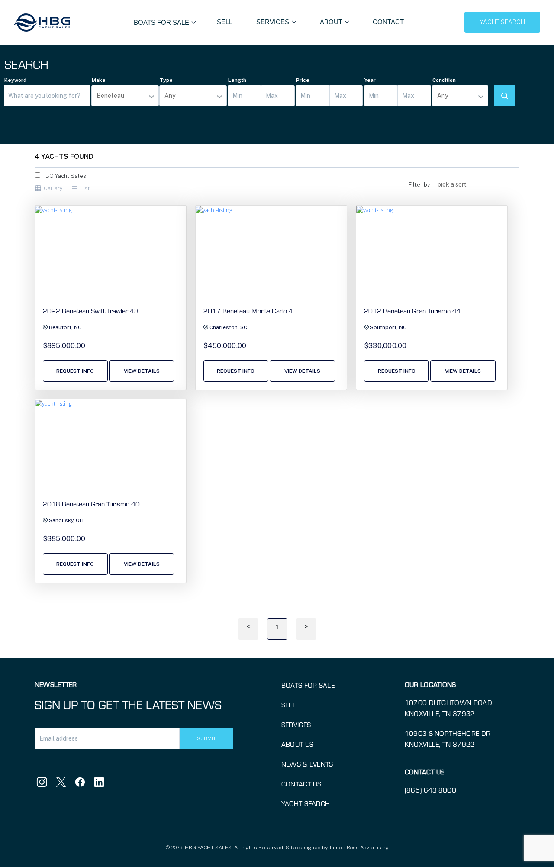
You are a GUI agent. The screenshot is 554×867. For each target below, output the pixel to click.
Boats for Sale (308, 685)
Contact (388, 22)
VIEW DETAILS (142, 371)
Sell (224, 22)
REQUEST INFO (75, 371)
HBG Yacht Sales (63, 176)
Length (237, 80)
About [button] (332, 22)
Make (99, 80)
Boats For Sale (162, 22)
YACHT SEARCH (502, 22)
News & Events (307, 764)
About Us (297, 744)
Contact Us (301, 784)
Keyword (15, 80)
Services (296, 724)
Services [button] (273, 22)
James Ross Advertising (359, 847)
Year (370, 80)
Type (166, 80)
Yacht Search (305, 803)
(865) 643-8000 (430, 790)
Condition (444, 80)
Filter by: (420, 184)
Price (302, 80)
